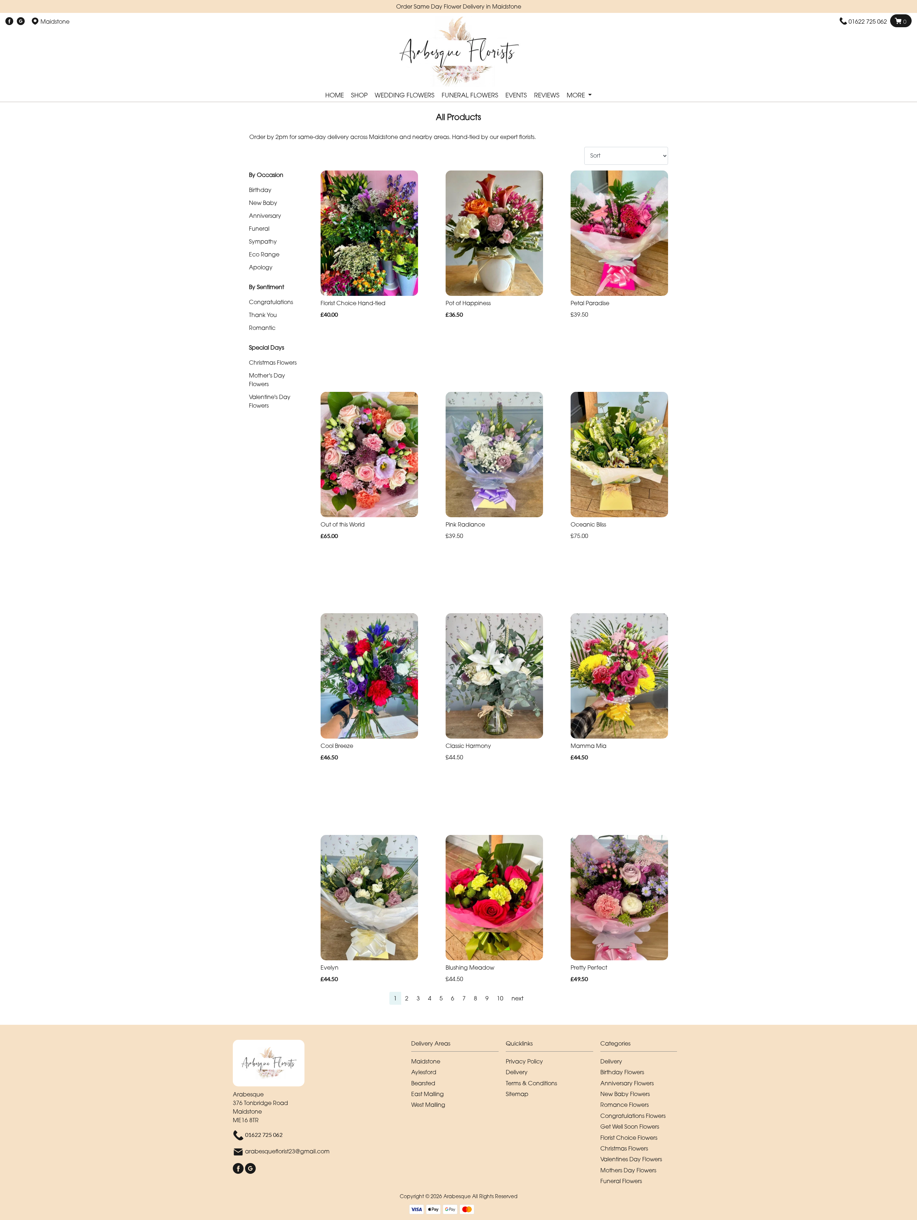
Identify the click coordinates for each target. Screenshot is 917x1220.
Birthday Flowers (622, 1072)
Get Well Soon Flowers (629, 1126)
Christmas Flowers (273, 362)
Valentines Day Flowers (631, 1159)
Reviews (547, 95)
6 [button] (452, 998)
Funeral (259, 228)
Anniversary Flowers (627, 1083)
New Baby (263, 202)
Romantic (262, 327)
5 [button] (441, 998)
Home (334, 95)
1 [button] (395, 998)
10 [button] (500, 998)
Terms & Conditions (531, 1083)
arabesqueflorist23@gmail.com (287, 1151)
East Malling (427, 1093)
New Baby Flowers (625, 1093)
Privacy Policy (524, 1061)
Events (516, 95)
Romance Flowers (624, 1104)
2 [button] (406, 998)
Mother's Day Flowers (267, 380)
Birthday (260, 189)
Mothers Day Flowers (628, 1170)
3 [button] (418, 998)
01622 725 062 (868, 21)
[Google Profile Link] (21, 21)
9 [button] (487, 998)
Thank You (263, 314)
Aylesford (423, 1072)
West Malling (428, 1104)
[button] (458, 1045)
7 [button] (464, 998)
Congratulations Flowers (633, 1115)
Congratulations (271, 302)
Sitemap (517, 1093)
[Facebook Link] (9, 21)
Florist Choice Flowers (628, 1137)
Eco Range (264, 254)
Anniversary (265, 215)
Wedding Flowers (405, 95)
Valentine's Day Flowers (270, 401)
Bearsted (423, 1083)
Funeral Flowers (470, 95)
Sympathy (263, 241)
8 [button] (475, 998)
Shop (359, 95)
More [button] (577, 95)
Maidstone (425, 1061)
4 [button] (429, 998)
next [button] (517, 998)
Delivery (517, 1072)
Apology (261, 267)
